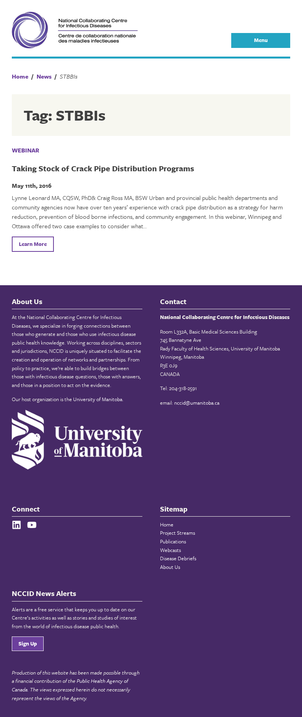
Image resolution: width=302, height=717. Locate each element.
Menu (261, 40)
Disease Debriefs (178, 558)
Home (166, 524)
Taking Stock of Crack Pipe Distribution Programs (103, 168)
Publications (173, 541)
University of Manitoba (97, 399)
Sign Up (27, 643)
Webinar (25, 150)
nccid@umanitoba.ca (196, 403)
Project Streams (177, 533)
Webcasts (170, 550)
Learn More (33, 244)
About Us (170, 567)
